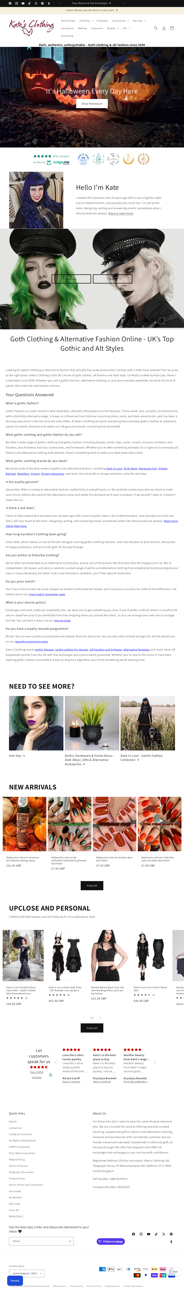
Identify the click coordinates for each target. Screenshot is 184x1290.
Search (13, 1121)
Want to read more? (121, 213)
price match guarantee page (47, 594)
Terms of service (94, 1286)
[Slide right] (100, 1018)
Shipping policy (112, 1286)
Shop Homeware (92, 103)
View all (92, 885)
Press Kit (14, 1210)
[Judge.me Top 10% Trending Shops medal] (143, 159)
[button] (86, 20)
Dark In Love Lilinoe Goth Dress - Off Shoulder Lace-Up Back (65, 989)
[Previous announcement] (60, 3)
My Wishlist (15, 1197)
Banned (11, 474)
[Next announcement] (124, 3)
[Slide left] (84, 1018)
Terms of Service (18, 1165)
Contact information (133, 1286)
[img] (39, 1067)
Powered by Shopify (40, 1286)
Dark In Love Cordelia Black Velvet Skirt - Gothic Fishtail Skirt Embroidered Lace (21, 990)
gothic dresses (44, 649)
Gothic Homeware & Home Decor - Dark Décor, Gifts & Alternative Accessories (90, 760)
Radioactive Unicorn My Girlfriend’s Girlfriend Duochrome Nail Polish (68, 860)
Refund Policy (17, 1159)
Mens (112, 279)
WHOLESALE (16, 1216)
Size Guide (15, 1191)
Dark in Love (114, 468)
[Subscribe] (69, 1241)
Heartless (23, 474)
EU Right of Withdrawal (22, 1140)
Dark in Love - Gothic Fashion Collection (142, 758)
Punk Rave (130, 468)
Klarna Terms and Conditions (26, 1184)
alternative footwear (136, 649)
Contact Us (15, 1128)
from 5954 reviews (36, 1074)
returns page (62, 620)
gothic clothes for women (71, 649)
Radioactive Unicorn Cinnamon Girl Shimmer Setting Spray (22, 859)
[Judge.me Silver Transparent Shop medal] (113, 159)
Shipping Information (21, 1172)
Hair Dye (15, 756)
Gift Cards (14, 1203)
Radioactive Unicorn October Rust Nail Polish (114, 859)
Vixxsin (35, 474)
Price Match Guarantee (22, 1153)
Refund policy (59, 1286)
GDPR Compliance (19, 1146)
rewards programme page (31, 641)
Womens (71, 279)
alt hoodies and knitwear (106, 649)
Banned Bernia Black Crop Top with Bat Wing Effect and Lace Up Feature (107, 990)
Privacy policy (76, 1286)
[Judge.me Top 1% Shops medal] (128, 159)
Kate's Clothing (23, 1286)
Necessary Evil (148, 468)
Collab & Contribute (20, 1134)
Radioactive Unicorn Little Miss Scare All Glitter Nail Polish (157, 859)
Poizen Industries (52, 474)
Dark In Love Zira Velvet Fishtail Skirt (150, 989)
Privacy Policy (17, 1178)
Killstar (162, 468)
